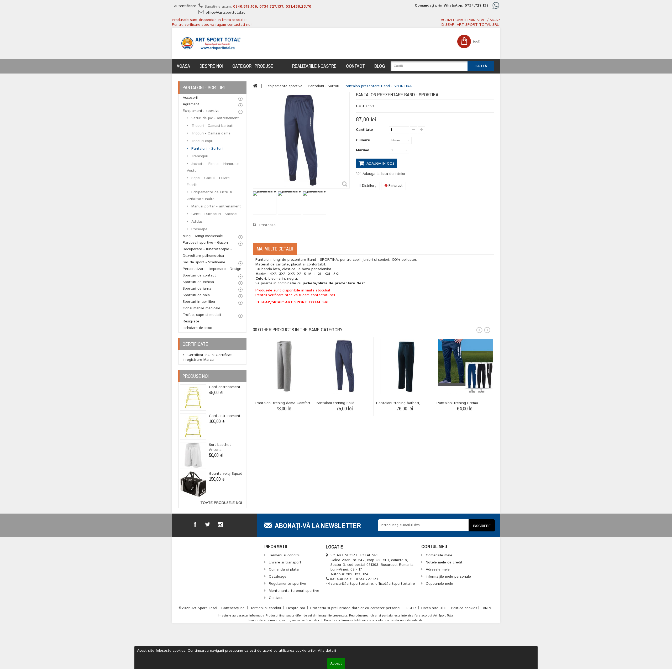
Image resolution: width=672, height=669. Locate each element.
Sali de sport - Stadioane (204, 262)
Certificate (195, 344)
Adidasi (196, 221)
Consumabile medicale (201, 308)
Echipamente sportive (201, 110)
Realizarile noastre (314, 66)
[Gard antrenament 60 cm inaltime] (193, 397)
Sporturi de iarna (197, 288)
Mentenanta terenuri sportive (294, 590)
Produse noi (195, 376)
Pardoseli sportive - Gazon (205, 242)
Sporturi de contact (199, 275)
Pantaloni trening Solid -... (338, 403)
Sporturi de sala (196, 295)
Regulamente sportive (287, 583)
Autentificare (185, 6)
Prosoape (198, 229)
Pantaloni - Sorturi (206, 148)
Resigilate (191, 321)
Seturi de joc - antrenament (214, 118)
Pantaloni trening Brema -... (460, 403)
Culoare (363, 140)
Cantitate (364, 129)
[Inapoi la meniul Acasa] (255, 85)
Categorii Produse (252, 66)
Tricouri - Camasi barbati (211, 125)
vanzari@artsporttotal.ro (352, 583)
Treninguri (199, 156)
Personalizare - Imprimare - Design (212, 268)
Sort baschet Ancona (220, 447)
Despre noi (211, 66)
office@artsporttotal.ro (225, 12)
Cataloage (277, 576)
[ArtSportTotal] (210, 43)
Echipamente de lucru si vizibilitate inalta (209, 196)
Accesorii (190, 97)
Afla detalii (327, 650)
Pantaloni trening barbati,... (399, 403)
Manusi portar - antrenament (215, 206)
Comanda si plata (284, 569)
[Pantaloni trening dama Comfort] (284, 366)
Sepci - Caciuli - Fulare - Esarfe (209, 181)
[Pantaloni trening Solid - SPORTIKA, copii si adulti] (344, 366)
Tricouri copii (201, 141)
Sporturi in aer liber (199, 301)
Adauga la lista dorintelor (383, 173)
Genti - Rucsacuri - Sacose (213, 214)
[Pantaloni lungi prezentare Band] (264, 203)
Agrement (191, 104)
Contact (355, 66)
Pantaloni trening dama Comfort (283, 403)
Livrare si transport (285, 562)
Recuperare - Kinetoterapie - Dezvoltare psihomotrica (207, 252)
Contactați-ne (233, 608)
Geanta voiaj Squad (225, 473)
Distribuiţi (368, 185)
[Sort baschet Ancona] (193, 455)
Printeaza (267, 225)
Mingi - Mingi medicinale (203, 236)
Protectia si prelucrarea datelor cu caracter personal (356, 608)
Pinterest (394, 185)
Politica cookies (464, 608)
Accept (336, 663)
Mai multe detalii (275, 248)
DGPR (411, 608)
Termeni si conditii (266, 608)
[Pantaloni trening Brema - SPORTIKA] (465, 366)
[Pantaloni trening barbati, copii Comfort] (405, 366)
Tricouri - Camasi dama (210, 133)
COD (360, 106)
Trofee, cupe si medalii (202, 314)
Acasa (183, 66)
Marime (363, 150)
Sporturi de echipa (198, 282)
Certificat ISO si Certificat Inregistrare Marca (207, 357)
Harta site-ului (434, 608)
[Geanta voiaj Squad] (193, 484)
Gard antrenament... (226, 387)
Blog (379, 66)
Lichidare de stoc (197, 328)
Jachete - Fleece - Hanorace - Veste (214, 167)
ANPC (487, 608)
